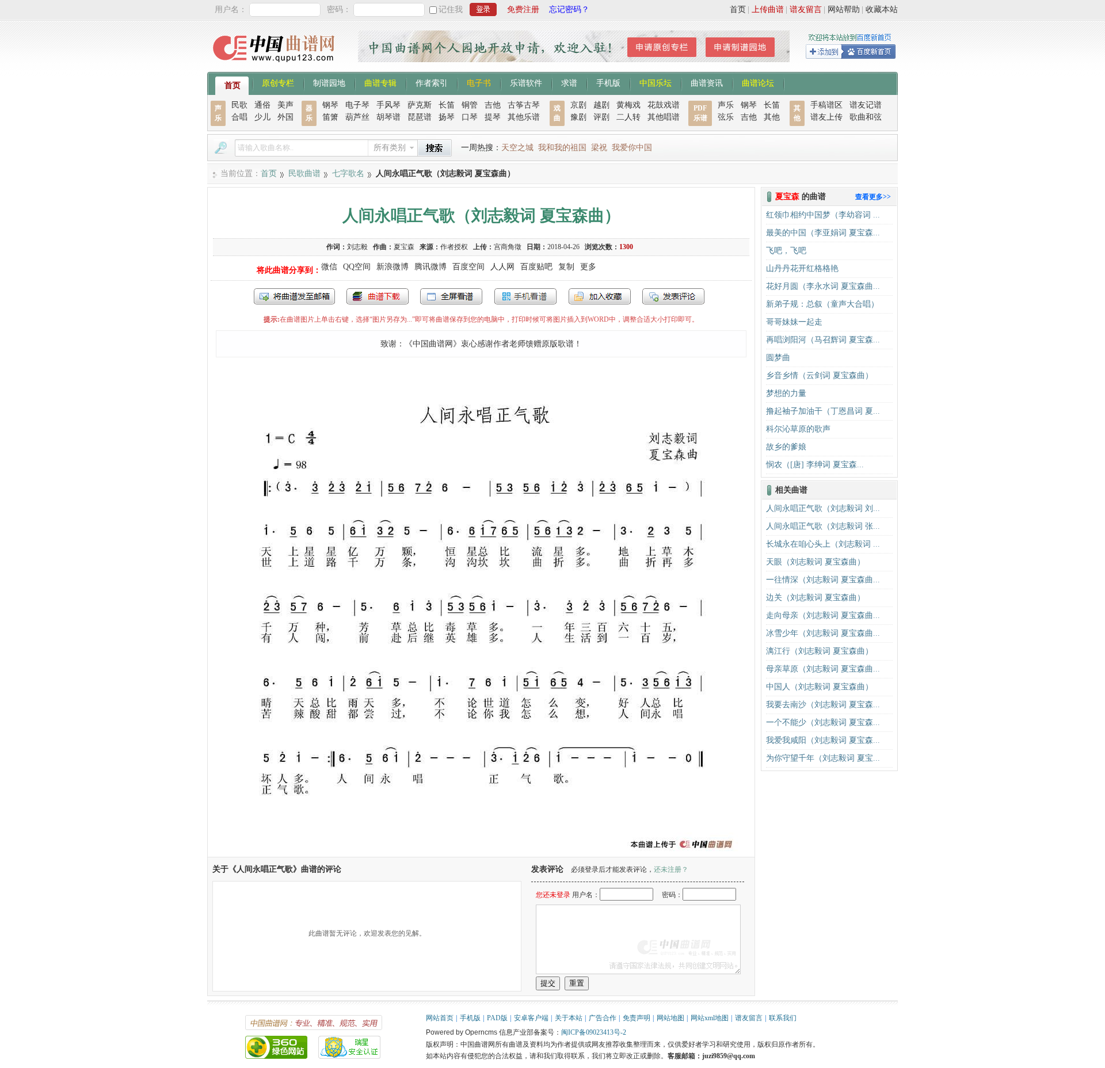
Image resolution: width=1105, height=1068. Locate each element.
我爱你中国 (632, 147)
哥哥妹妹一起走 (794, 322)
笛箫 (330, 117)
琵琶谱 (419, 117)
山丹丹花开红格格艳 (802, 268)
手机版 (608, 82)
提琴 (493, 117)
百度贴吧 (536, 266)
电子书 (479, 82)
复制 (566, 266)
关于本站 (568, 1018)
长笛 (447, 105)
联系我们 (783, 1018)
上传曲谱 (768, 9)
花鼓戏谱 (663, 105)
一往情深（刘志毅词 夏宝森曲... (823, 579)
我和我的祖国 (562, 147)
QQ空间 (357, 266)
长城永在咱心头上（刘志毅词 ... (823, 544)
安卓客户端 (531, 1018)
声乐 (726, 105)
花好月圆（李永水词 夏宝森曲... (823, 286)
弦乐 (726, 117)
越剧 (601, 105)
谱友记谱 (865, 105)
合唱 (239, 117)
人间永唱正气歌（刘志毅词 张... (823, 526)
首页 (738, 9)
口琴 (470, 117)
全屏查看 (451, 296)
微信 (329, 266)
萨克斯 (419, 105)
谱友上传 (826, 117)
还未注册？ (671, 869)
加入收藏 (600, 296)
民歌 (239, 105)
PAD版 (497, 1018)
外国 (285, 117)
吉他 (493, 105)
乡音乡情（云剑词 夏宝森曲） (819, 375)
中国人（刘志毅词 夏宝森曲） (819, 686)
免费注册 (523, 9)
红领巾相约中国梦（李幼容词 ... (823, 215)
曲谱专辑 (380, 82)
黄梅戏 (628, 105)
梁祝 (599, 147)
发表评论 (673, 296)
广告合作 (602, 1018)
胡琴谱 (388, 117)
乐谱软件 (526, 82)
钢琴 (330, 105)
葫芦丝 (357, 117)
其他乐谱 (524, 117)
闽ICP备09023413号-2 (593, 1032)
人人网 (502, 266)
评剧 (601, 117)
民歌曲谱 (304, 173)
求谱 (569, 82)
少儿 (262, 117)
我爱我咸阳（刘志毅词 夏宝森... (823, 740)
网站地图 (670, 1018)
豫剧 (578, 117)
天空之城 (517, 147)
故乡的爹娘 (786, 447)
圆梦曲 (778, 357)
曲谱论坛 (758, 82)
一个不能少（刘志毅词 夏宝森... (823, 722)
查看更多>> (873, 197)
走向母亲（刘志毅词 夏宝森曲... (823, 615)
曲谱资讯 (707, 82)
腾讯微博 (430, 266)
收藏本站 (882, 9)
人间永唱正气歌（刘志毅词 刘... (823, 508)
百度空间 (468, 266)
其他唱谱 (663, 117)
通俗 (262, 105)
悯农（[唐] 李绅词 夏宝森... (815, 464)
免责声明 (636, 1018)
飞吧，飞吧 (786, 250)
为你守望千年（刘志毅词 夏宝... (823, 758)
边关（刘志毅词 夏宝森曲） (815, 597)
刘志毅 (357, 247)
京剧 (578, 105)
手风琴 (388, 105)
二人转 (628, 117)
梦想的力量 (786, 393)
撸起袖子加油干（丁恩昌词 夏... (823, 411)
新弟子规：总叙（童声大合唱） (822, 304)
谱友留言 (806, 9)
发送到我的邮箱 (294, 296)
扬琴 (447, 117)
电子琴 (357, 105)
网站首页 (440, 1018)
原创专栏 (278, 82)
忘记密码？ (569, 9)
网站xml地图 (710, 1018)
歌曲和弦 (865, 117)
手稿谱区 (826, 105)
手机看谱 (525, 296)
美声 (285, 105)
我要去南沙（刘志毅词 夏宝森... (823, 704)
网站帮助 (844, 9)
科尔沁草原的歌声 (798, 429)
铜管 (470, 105)
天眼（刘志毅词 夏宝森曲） (815, 562)
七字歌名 (348, 173)
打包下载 (377, 296)
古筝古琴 (524, 105)
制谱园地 (329, 82)
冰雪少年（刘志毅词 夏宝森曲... (823, 633)
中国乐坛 (655, 82)
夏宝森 (404, 247)
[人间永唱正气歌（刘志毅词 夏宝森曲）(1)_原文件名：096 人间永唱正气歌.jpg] (481, 851)
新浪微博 (392, 266)
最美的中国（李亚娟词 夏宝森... (823, 232)
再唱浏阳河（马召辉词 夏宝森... (823, 339)
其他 (772, 117)
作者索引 (432, 82)
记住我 (451, 9)
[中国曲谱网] (275, 66)
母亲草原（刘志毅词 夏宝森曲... (823, 669)
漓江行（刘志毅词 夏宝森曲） (819, 651)
